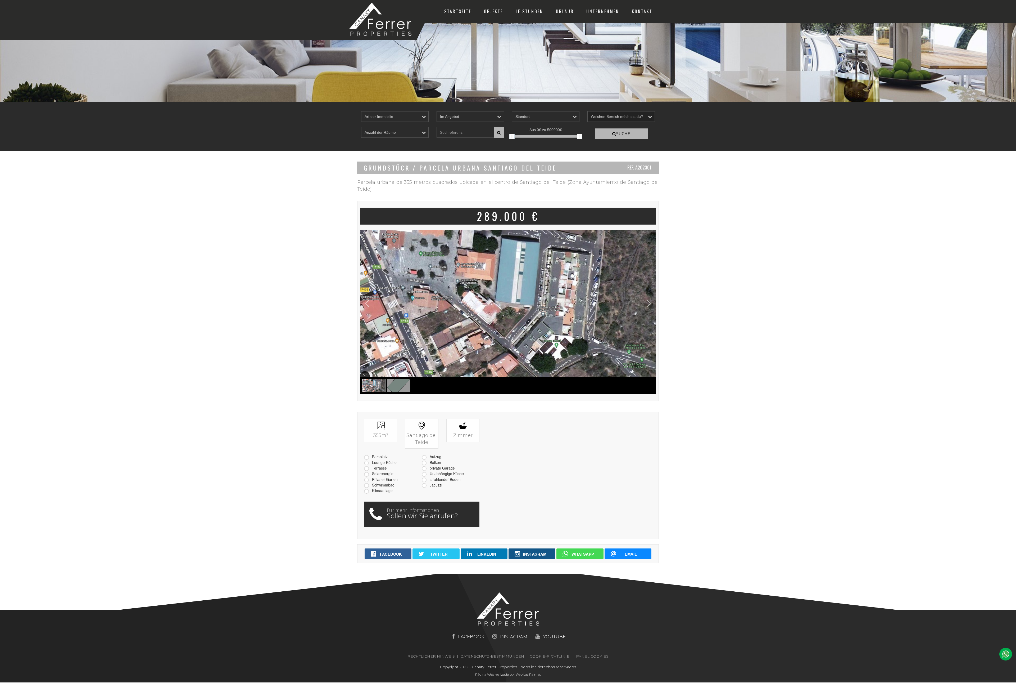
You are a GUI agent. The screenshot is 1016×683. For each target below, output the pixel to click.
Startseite (457, 11)
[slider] (512, 136)
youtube (554, 636)
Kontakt (642, 11)
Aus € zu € (545, 130)
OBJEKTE (493, 11)
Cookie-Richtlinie (549, 656)
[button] (1005, 654)
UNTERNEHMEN (602, 11)
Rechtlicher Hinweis (431, 656)
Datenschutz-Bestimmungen (492, 656)
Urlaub (565, 11)
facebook (471, 636)
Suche (623, 134)
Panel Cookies (592, 656)
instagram (513, 636)
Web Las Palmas (528, 674)
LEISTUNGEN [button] (529, 11)
